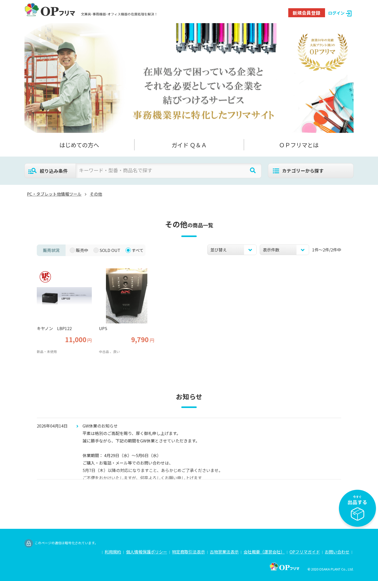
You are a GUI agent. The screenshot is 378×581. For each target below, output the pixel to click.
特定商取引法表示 (188, 552)
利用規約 (113, 552)
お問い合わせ (337, 552)
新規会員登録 (306, 13)
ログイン (336, 13)
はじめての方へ (79, 145)
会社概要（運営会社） (264, 552)
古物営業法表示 (224, 552)
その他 (96, 194)
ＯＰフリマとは (299, 145)
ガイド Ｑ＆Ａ (189, 145)
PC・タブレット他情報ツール (54, 194)
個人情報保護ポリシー (146, 552)
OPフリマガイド (305, 552)
